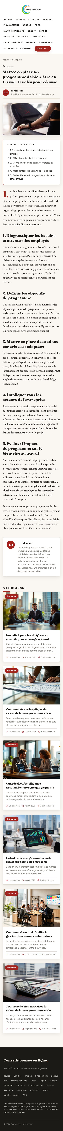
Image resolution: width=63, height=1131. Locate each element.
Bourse (20, 19)
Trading (48, 19)
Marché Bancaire (14, 31)
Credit (32, 31)
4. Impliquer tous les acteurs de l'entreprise (31, 170)
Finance (31, 42)
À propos (25, 48)
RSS (25, 1095)
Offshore (39, 37)
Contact (43, 48)
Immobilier (23, 37)
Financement (11, 25)
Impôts (43, 31)
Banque (27, 25)
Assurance (45, 42)
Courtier (34, 19)
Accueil (8, 19)
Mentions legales (11, 1095)
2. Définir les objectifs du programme (28, 158)
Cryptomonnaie (13, 42)
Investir (9, 37)
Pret (37, 25)
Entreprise (10, 48)
